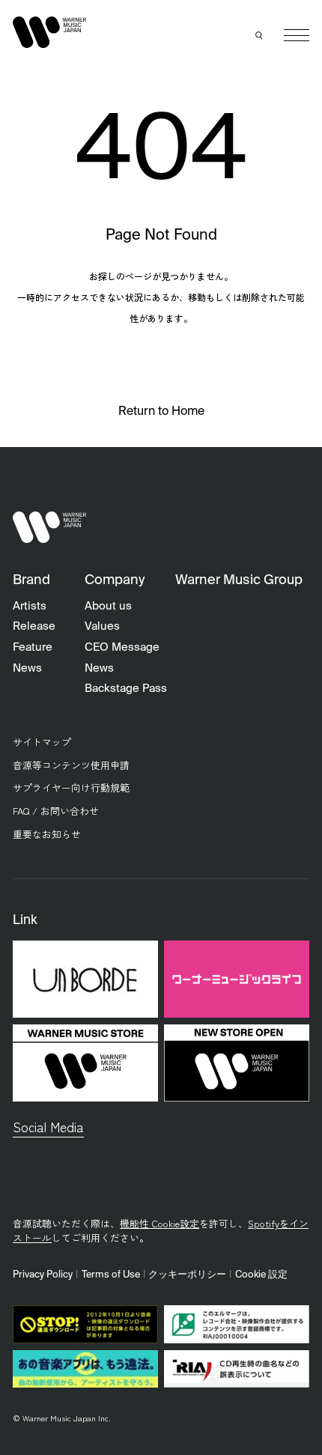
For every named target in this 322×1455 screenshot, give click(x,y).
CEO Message (122, 647)
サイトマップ (42, 742)
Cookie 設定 (261, 1275)
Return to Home (161, 412)
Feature (32, 647)
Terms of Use (111, 1275)
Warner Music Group (239, 580)
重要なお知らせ (47, 834)
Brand (31, 580)
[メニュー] (296, 35)
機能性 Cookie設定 (159, 1223)
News (27, 668)
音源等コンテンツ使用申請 (71, 765)
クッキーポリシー (187, 1275)
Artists (29, 606)
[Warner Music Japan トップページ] (49, 32)
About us (108, 606)
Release (34, 626)
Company (115, 580)
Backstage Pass (126, 688)
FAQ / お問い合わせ (56, 811)
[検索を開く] (260, 35)
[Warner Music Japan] (49, 527)
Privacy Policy (43, 1275)
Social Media (48, 1126)
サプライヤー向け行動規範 (71, 787)
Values (102, 626)
